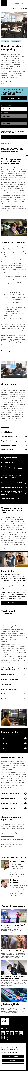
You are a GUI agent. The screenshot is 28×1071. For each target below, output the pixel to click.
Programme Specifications (8, 839)
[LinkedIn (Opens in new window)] (7, 1033)
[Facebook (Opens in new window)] (12, 1033)
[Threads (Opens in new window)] (7, 1037)
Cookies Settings (13, 1065)
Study (14, 8)
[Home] (4, 3)
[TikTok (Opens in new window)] (3, 1037)
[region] (13, 1056)
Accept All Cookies (13, 1056)
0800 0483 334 (8, 94)
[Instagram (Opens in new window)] (3, 1033)
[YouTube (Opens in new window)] (21, 1033)
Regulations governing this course (10, 844)
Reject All (12, 1060)
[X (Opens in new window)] (16, 1033)
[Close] (24, 1045)
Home (9, 8)
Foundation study (22, 8)
